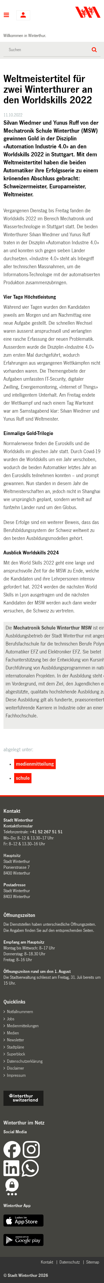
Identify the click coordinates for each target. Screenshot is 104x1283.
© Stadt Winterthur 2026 (25, 1275)
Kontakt (47, 1262)
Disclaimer (15, 1068)
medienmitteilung (35, 764)
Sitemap (92, 1262)
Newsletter (15, 1040)
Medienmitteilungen (23, 1026)
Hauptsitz (12, 855)
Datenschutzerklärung (24, 1061)
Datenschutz (69, 1262)
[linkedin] (12, 1175)
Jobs (10, 1019)
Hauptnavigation (6, 15)
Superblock (16, 1054)
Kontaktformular (18, 826)
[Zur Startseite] (77, 12)
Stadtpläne (15, 1047)
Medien (13, 1033)
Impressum (16, 1075)
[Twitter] (40, 1156)
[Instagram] (31, 1156)
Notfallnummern (20, 1011)
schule (23, 778)
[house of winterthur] (23, 1104)
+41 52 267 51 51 (46, 832)
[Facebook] (13, 1156)
